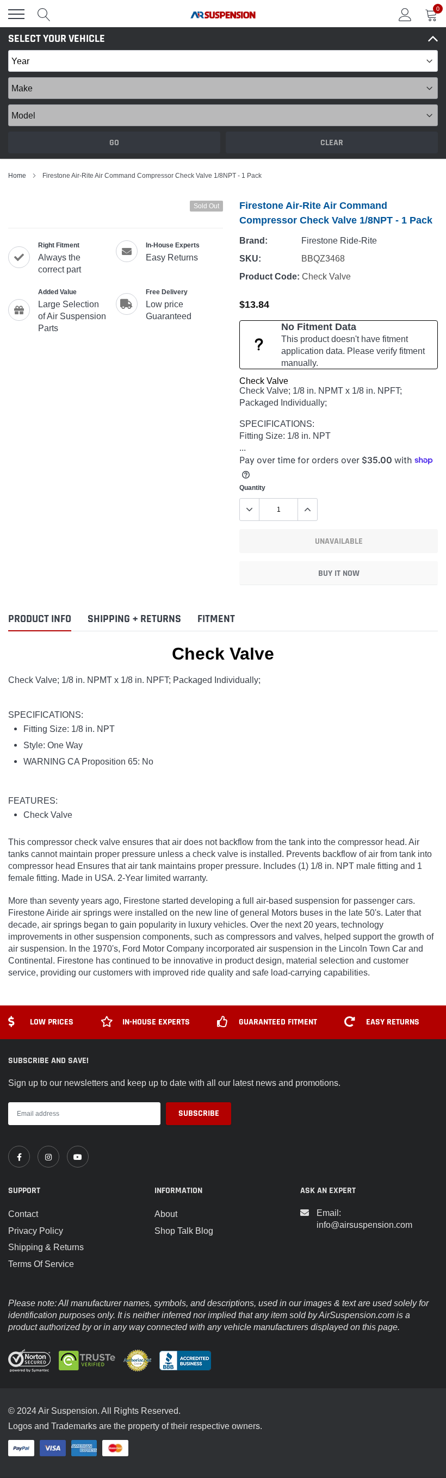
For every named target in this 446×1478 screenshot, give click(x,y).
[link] (19, 1157)
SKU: (250, 258)
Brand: (253, 240)
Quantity (252, 487)
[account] (405, 14)
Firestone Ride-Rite (339, 240)
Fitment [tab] (216, 619)
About (165, 1214)
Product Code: (269, 276)
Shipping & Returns (46, 1247)
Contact (23, 1214)
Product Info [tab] (39, 619)
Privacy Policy (35, 1230)
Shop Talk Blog (183, 1230)
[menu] (16, 14)
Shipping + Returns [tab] (134, 619)
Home (17, 175)
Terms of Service (41, 1264)
